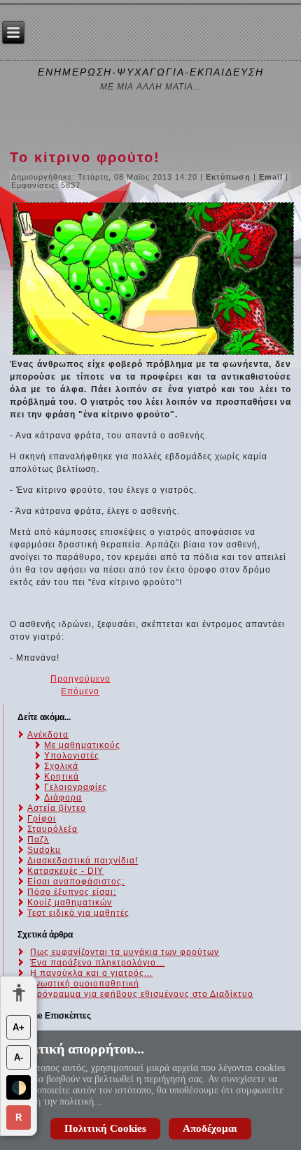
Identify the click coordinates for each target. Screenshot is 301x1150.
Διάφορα (63, 798)
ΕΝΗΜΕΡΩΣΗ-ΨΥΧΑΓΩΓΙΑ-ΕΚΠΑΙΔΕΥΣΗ (151, 72)
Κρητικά (61, 777)
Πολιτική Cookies (105, 1128)
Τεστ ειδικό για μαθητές (78, 913)
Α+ (18, 1027)
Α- (18, 1057)
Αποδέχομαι (210, 1128)
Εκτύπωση (229, 177)
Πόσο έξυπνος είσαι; (71, 892)
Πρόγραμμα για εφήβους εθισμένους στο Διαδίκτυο (141, 994)
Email (272, 177)
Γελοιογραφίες (75, 787)
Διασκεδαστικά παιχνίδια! (82, 860)
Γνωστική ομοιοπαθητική (84, 984)
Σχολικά (61, 766)
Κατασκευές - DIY (65, 871)
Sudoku (44, 850)
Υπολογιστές (71, 756)
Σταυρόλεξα (52, 829)
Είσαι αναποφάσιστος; (76, 881)
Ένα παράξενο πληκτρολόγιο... (97, 963)
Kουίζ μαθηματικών (69, 902)
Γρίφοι (41, 819)
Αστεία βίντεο (56, 808)
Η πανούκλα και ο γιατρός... (91, 973)
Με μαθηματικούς (82, 745)
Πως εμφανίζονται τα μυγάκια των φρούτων (124, 952)
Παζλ (38, 839)
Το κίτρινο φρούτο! (85, 157)
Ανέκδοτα (48, 735)
